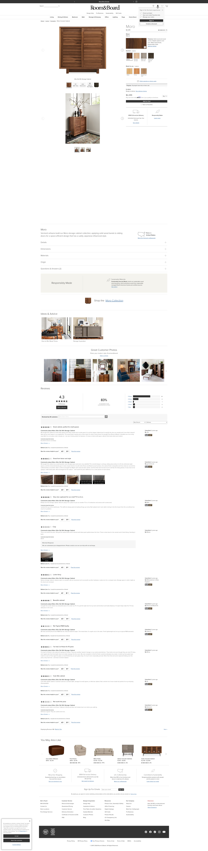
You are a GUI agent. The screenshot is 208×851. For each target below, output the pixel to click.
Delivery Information (67, 812)
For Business (99, 13)
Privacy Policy (71, 841)
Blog (84, 817)
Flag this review (75, 451)
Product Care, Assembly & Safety (114, 803)
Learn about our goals (153, 781)
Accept (16, 836)
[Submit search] (59, 6)
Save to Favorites (148, 105)
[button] (47, 479)
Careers (128, 806)
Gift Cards (118, 13)
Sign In (151, 20)
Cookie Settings (16, 844)
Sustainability (109, 13)
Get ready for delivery (88, 781)
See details (136, 123)
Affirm (113, 2)
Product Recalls (109, 814)
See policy (114, 287)
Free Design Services (46, 812)
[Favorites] (162, 7)
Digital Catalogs (109, 809)
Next (165, 729)
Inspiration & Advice (89, 806)
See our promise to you (55, 781)
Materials (44, 255)
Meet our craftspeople (120, 781)
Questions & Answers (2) (51, 268)
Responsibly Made (62, 283)
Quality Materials (88, 812)
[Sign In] (157, 6)
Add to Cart (146, 101)
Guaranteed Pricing (67, 806)
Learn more (157, 118)
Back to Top (58, 729)
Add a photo (104, 356)
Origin (43, 262)
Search (42, 6)
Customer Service (67, 809)
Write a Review (62, 407)
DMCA (129, 841)
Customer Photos (88, 814)
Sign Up (121, 789)
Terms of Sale (121, 841)
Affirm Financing (109, 806)
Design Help (90, 13)
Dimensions (46, 248)
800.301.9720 (44, 803)
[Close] (162, 10)
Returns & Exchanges (68, 803)
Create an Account (151, 24)
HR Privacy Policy (82, 841)
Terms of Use (110, 841)
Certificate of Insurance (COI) (70, 814)
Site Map (107, 820)
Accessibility (137, 841)
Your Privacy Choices (98, 841)
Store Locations (44, 809)
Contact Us (43, 806)
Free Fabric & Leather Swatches (92, 809)
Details (44, 242)
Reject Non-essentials (16, 840)
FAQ (63, 817)
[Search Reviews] (106, 416)
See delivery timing (141, 91)
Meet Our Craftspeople (132, 809)
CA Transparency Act (111, 817)
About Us (128, 803)
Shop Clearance (152, 807)
